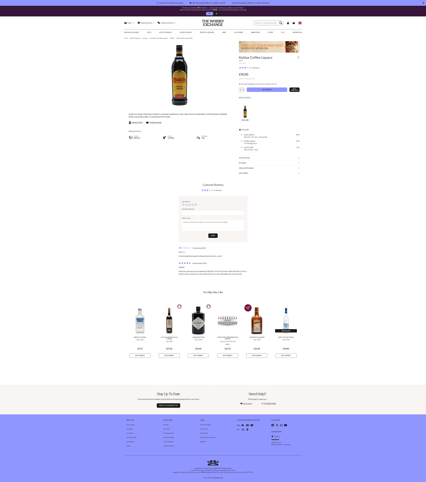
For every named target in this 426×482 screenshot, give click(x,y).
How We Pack (244, 158)
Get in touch (247, 403)
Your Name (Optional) (188, 209)
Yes (209, 13)
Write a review (186, 218)
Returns (242, 163)
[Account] (288, 23)
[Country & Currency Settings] (300, 23)
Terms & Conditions (205, 425)
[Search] (281, 23)
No (217, 13)
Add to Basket (267, 89)
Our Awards (129, 433)
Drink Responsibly (246, 168)
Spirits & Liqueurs (207, 32)
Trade (129, 23)
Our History (129, 429)
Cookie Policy (204, 433)
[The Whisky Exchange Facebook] (272, 425)
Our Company (130, 425)
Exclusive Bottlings (168, 437)
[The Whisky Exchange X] (277, 425)
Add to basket (140, 355)
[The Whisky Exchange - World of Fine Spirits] (213, 23)
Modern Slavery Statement (207, 437)
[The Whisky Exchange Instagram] (281, 425)
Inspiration (297, 32)
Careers (128, 446)
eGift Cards (166, 429)
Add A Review (186, 201)
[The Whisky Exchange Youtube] (285, 425)
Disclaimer (243, 173)
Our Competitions (168, 441)
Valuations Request (168, 446)
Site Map (165, 425)
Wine (224, 32)
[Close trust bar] (423, 3)
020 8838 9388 (270, 403)
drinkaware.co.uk (218, 477)
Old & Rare (238, 32)
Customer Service (167, 23)
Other (270, 32)
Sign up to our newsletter (168, 405)
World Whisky (186, 32)
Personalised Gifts (168, 433)
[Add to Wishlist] (298, 58)
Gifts (149, 32)
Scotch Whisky (165, 32)
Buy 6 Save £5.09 (294, 89)
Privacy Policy (204, 429)
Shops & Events (146, 23)
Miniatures (255, 32)
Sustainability (130, 441)
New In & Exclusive (131, 32)
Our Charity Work (131, 437)
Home (126, 38)
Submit (213, 235)
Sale (283, 32)
